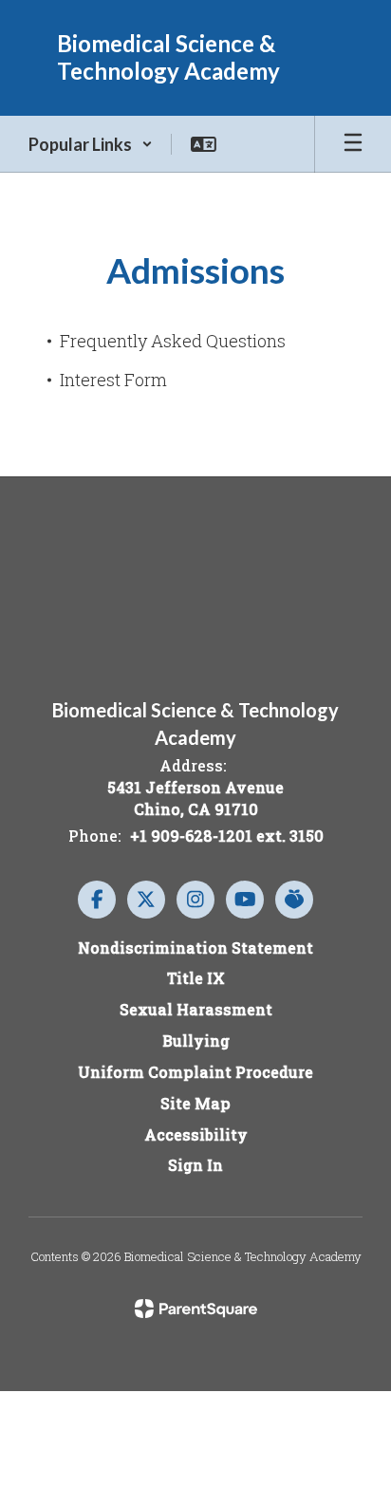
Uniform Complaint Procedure (195, 1072)
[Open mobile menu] (353, 144)
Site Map (195, 1103)
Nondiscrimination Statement (195, 947)
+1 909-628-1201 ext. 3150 (227, 835)
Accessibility (196, 1134)
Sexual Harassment (196, 1009)
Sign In (195, 1165)
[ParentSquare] (196, 1308)
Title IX (196, 978)
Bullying (196, 1040)
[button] (90, 144)
